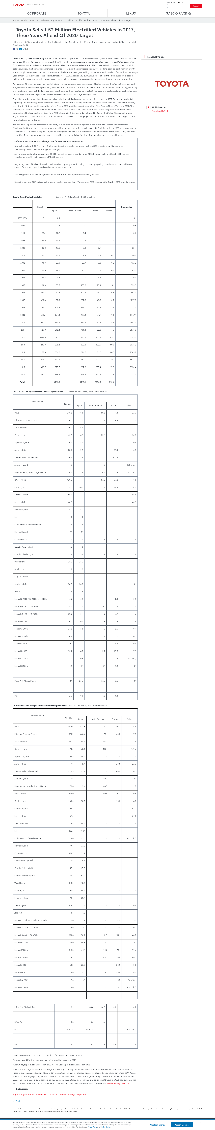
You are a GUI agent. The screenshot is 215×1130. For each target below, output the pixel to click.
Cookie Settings (157, 1124)
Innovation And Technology (62, 1094)
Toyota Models (28, 1094)
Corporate (81, 1094)
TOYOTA (84, 13)
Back (18, 1100)
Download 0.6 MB (160, 110)
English (16, 1094)
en (179, 2)
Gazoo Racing (178, 13)
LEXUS (131, 13)
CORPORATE (36, 13)
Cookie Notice (105, 1127)
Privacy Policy (92, 1127)
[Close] (200, 1122)
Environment (42, 1094)
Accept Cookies (182, 1124)
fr (182, 2)
